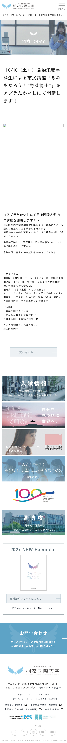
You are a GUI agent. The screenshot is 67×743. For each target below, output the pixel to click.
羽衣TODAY (15, 14)
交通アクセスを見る (50, 687)
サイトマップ (45, 695)
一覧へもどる (25, 352)
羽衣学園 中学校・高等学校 (44, 705)
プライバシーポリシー (24, 699)
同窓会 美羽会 (52, 709)
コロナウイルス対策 (48, 699)
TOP (4, 14)
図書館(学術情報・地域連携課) (22, 709)
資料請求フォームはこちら (26, 598)
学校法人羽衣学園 (14, 705)
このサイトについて (25, 695)
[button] (61, 5)
